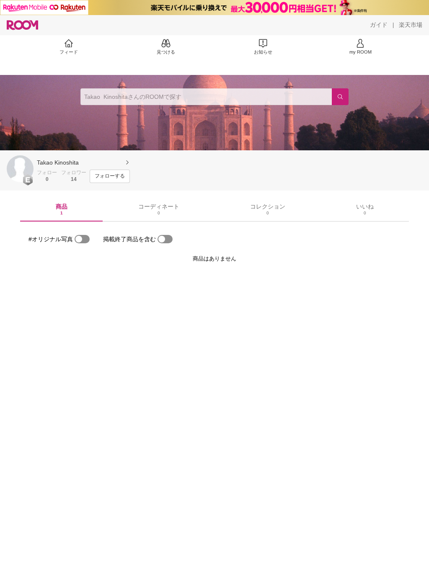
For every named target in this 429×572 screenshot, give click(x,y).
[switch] (82, 239)
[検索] (340, 96)
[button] (20, 168)
